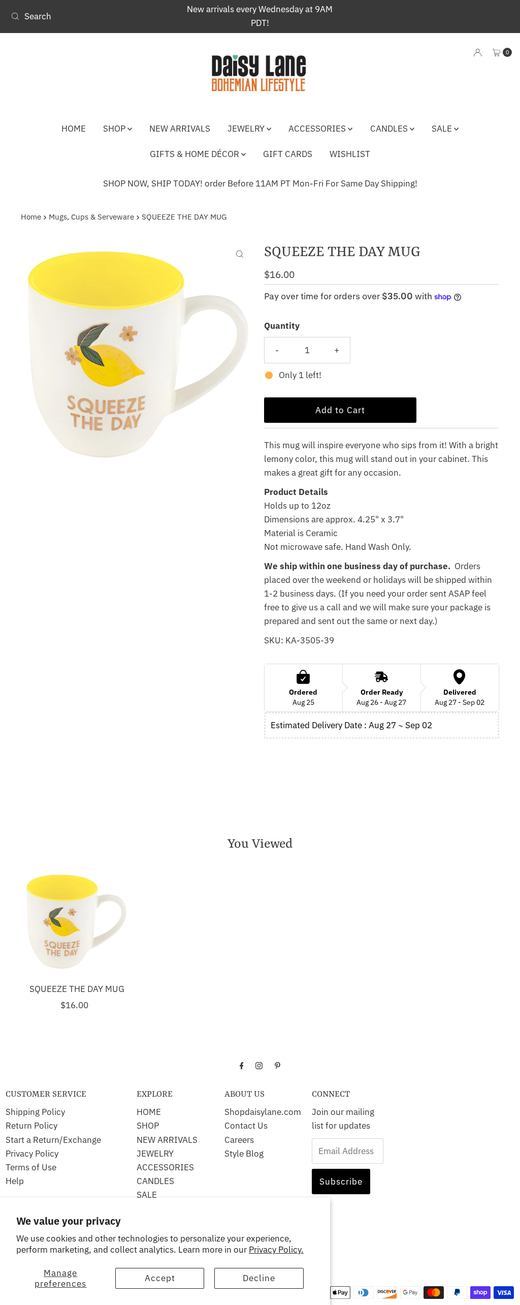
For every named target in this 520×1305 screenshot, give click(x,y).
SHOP (115, 128)
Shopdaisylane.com (262, 1111)
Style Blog (244, 1153)
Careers (239, 1139)
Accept (160, 1278)
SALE (443, 128)
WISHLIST (350, 154)
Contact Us (246, 1125)
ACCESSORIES (318, 128)
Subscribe (341, 1181)
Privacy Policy (32, 1153)
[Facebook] (242, 1065)
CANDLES (390, 128)
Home (31, 216)
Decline (259, 1278)
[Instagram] (259, 1065)
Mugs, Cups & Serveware (91, 216)
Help (15, 1181)
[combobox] (88, 16)
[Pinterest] (277, 1065)
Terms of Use (31, 1167)
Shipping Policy (35, 1111)
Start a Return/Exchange (53, 1139)
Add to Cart (340, 410)
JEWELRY (247, 128)
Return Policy (31, 1125)
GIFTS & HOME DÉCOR (195, 154)
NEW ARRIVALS (179, 128)
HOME (73, 128)
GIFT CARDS (287, 154)
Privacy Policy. (276, 1249)
